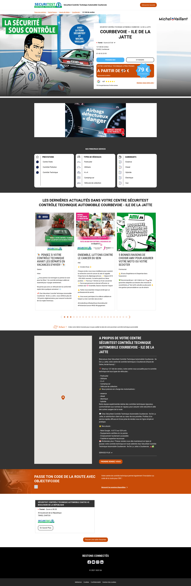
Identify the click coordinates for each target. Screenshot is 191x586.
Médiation (78, 582)
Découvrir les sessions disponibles (113, 487)
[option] (54, 261)
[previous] (61, 317)
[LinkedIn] (101, 562)
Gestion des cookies (109, 582)
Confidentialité (96, 582)
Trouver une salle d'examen (95, 540)
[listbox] (95, 261)
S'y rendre (140, 60)
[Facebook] (89, 562)
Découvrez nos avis (148, 5)
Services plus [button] (104, 453)
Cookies (86, 582)
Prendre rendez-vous (111, 462)
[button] (105, 42)
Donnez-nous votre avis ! (145, 83)
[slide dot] (64, 317)
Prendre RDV (110, 60)
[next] (129, 317)
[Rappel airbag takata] (95, 120)
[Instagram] (97, 562)
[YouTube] (93, 562)
